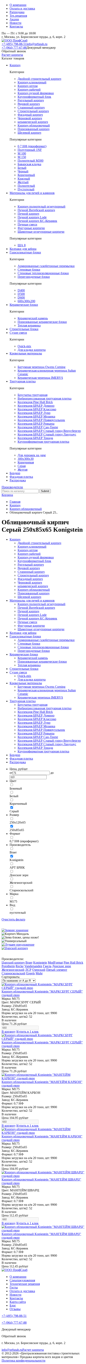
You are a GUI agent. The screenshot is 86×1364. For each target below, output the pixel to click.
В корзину (9, 1031)
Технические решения (25, 1284)
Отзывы (15, 1309)
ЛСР (28, 969)
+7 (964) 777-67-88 (14, 47)
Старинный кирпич (31, 107)
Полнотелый (26, 185)
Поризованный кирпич (33, 129)
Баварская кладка (29, 164)
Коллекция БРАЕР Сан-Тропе (38, 427)
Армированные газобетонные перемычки (46, 266)
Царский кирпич (13, 962)
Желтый (23, 182)
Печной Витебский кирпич (36, 210)
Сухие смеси (18, 332)
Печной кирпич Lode (32, 217)
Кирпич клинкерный (32, 82)
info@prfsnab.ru (37, 44)
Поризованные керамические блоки (42, 322)
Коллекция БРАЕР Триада (35, 438)
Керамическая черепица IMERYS (40, 377)
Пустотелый (26, 189)
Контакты (16, 26)
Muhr (39, 973)
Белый (22, 167)
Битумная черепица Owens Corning (41, 367)
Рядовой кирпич (29, 104)
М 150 (22, 157)
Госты (14, 1287)
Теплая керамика (29, 325)
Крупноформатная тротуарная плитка (43, 441)
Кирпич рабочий (29, 89)
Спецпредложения (22, 1280)
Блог (13, 1305)
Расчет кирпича (12, 54)
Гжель (47, 966)
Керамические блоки (24, 304)
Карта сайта (18, 1302)
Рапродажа (17, 12)
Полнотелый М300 (30, 160)
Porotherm (8, 966)
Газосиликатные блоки (25, 252)
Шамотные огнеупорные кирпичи (41, 231)
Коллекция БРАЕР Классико (37, 409)
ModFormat (55, 962)
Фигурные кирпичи (31, 228)
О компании (18, 5)
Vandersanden (33, 966)
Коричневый (26, 175)
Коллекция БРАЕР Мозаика (36, 416)
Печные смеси (27, 224)
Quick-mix (24, 346)
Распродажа (18, 480)
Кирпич (15, 65)
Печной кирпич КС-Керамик (37, 221)
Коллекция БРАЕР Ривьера (36, 423)
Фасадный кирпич (30, 114)
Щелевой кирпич (29, 132)
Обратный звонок (14, 51)
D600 (21, 297)
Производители (12, 487)
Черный (23, 171)
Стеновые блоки (29, 269)
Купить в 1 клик (27, 1031)
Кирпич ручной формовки (36, 93)
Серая (22, 466)
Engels (30, 973)
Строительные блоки (24, 329)
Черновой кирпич (30, 118)
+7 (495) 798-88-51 (14, 44)
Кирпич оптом (28, 86)
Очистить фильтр (13, 919)
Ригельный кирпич (31, 100)
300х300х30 (26, 458)
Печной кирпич (28, 213)
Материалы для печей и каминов (32, 193)
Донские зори (61, 966)
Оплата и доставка (22, 8)
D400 (21, 290)
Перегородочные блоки (34, 276)
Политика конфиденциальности (23, 1360)
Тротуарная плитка (23, 381)
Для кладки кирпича (32, 349)
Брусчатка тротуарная (32, 395)
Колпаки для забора (23, 248)
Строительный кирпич (33, 111)
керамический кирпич (33, 122)
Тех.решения (18, 15)
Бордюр (15, 473)
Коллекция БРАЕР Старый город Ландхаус (47, 434)
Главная (15, 501)
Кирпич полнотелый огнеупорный (41, 206)
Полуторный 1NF (30, 149)
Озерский (38, 969)
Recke (20, 966)
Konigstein (40, 962)
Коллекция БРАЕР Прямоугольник (41, 420)
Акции (14, 19)
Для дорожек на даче (32, 455)
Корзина (7, 495)
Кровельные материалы (26, 353)
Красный (24, 178)
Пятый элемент (56, 969)
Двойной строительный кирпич (39, 78)
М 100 (22, 153)
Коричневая (26, 462)
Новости (15, 23)
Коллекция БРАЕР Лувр (34, 413)
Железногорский (13, 969)
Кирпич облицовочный (34, 125)
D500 (21, 294)
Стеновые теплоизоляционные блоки (43, 273)
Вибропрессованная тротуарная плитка (44, 398)
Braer (28, 962)
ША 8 (22, 245)
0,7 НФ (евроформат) (32, 146)
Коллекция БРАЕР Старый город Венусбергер (49, 431)
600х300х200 (26, 301)
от (11, 772)
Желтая (22, 469)
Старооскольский (13, 973)
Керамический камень (33, 318)
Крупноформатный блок (34, 96)
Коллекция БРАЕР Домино (36, 405)
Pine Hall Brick (73, 962)
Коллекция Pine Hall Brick (35, 402)
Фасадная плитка (21, 476)
